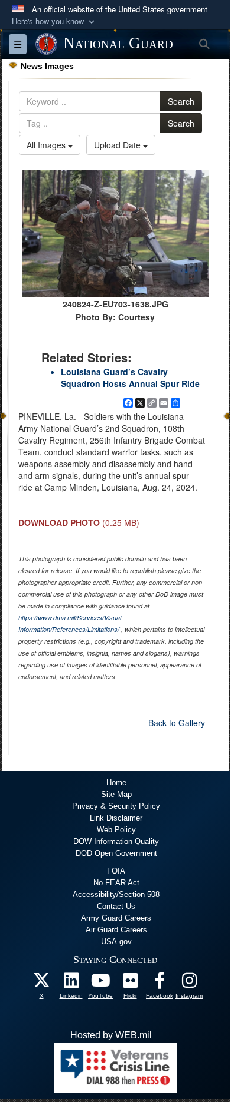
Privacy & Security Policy (116, 806)
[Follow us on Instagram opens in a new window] (189, 983)
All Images (47, 145)
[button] (54, 21)
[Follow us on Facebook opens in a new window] (159, 983)
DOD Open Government (116, 853)
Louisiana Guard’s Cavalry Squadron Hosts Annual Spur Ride (130, 377)
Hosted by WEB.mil (111, 1035)
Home (116, 782)
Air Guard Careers (116, 929)
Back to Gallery (176, 723)
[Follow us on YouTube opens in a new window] (100, 983)
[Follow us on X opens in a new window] (41, 983)
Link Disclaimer (116, 817)
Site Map (116, 794)
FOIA (116, 870)
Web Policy (116, 829)
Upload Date (118, 145)
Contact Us (116, 906)
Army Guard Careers (116, 918)
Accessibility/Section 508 (116, 894)
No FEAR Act (116, 882)
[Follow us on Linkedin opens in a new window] (71, 983)
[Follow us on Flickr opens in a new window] (130, 983)
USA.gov (116, 941)
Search (181, 101)
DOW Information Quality (116, 841)
